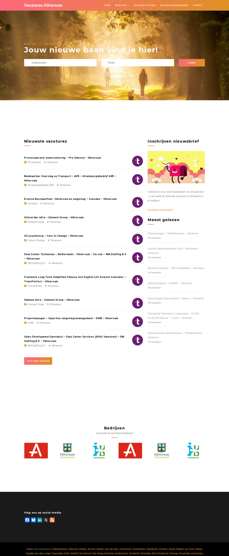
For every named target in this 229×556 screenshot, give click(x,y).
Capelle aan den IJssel (38, 553)
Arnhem (163, 549)
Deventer (109, 553)
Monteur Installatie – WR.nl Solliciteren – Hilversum (176, 268)
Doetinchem (121, 553)
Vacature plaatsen (144, 5)
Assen (172, 549)
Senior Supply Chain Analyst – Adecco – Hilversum (176, 298)
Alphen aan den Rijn (107, 549)
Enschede (184, 553)
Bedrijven (121, 5)
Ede (154, 553)
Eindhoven (163, 553)
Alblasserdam (60, 549)
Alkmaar (73, 549)
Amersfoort (125, 549)
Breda (199, 549)
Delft (66, 553)
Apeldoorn (152, 549)
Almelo (82, 549)
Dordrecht (134, 553)
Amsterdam (139, 549)
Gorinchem (197, 553)
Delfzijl (74, 553)
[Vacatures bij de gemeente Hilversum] (36, 450)
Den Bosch (85, 553)
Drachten (146, 553)
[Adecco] (99, 450)
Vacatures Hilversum (43, 5)
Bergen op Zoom (185, 549)
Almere (91, 549)
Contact (198, 5)
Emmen (174, 553)
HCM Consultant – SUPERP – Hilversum (170, 283)
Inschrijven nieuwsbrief (174, 5)
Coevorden (57, 553)
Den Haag (97, 553)
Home (107, 5)
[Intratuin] (67, 450)
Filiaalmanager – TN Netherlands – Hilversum (173, 233)
